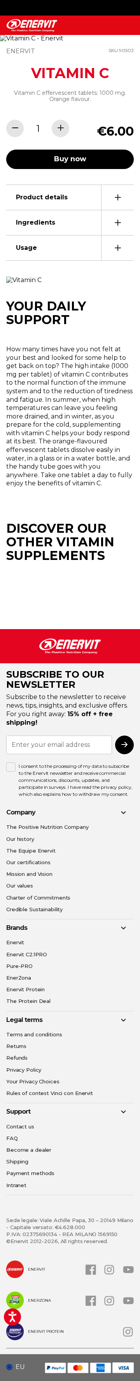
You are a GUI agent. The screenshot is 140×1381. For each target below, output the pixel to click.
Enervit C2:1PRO (26, 954)
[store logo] (32, 25)
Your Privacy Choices (33, 1081)
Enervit (15, 942)
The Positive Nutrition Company (47, 827)
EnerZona (18, 978)
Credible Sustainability (34, 909)
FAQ (12, 1138)
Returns (16, 1046)
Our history (20, 839)
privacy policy (116, 787)
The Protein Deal (28, 1001)
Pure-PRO (19, 966)
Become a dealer (28, 1150)
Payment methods (30, 1173)
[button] (18, 1367)
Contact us (20, 1126)
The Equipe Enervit (31, 850)
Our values (19, 885)
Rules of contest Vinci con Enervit (49, 1093)
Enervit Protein (25, 989)
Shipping (17, 1161)
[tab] (70, 197)
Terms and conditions (34, 1034)
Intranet (16, 1185)
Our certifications (28, 862)
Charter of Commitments (38, 898)
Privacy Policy (23, 1070)
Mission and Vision (29, 874)
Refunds (17, 1058)
